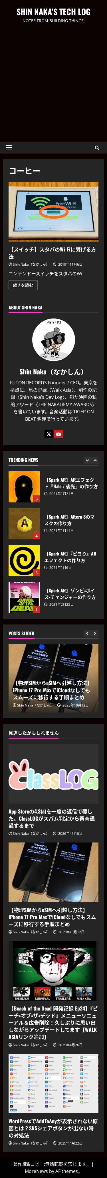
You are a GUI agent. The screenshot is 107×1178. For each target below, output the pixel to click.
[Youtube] (58, 434)
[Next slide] (94, 460)
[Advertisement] (53, 80)
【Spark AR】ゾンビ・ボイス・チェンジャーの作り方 (24, 597)
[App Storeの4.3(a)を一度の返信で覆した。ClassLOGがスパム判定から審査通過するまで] (53, 774)
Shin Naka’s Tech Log (53, 11)
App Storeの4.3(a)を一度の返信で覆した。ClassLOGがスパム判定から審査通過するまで (52, 818)
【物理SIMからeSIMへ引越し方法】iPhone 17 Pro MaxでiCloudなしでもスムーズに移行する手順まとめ (52, 690)
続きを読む (25, 286)
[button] (9, 148)
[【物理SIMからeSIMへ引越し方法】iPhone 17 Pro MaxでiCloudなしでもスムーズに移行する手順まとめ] (53, 872)
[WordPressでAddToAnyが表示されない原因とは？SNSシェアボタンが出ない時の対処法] (53, 1083)
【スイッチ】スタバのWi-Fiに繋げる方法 (53, 212)
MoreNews (36, 1171)
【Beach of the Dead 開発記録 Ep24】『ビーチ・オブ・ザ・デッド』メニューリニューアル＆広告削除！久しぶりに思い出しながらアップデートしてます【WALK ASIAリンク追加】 (53, 1023)
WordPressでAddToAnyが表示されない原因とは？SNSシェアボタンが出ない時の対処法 (53, 1128)
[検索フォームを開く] (97, 147)
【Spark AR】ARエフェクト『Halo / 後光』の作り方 (24, 486)
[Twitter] (49, 434)
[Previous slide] (87, 460)
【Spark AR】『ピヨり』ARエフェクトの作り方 (24, 560)
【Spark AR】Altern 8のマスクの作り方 (24, 523)
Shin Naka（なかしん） (31, 264)
